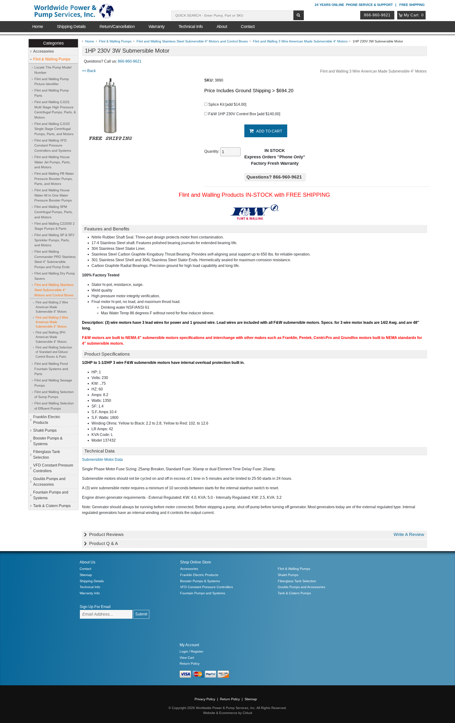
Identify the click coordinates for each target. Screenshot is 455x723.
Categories (53, 43)
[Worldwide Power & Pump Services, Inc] (73, 12)
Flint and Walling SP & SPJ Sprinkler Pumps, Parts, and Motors (54, 240)
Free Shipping (412, 5)
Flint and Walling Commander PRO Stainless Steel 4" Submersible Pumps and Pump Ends (55, 259)
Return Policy (190, 663)
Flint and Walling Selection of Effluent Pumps (54, 405)
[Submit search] (298, 15)
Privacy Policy (205, 699)
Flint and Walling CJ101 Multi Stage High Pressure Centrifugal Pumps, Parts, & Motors (55, 109)
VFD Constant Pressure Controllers (53, 468)
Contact (248, 26)
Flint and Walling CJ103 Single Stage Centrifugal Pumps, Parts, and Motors (53, 129)
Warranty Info (90, 593)
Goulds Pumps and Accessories (49, 481)
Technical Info (190, 26)
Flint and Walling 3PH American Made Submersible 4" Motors (51, 337)
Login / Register (191, 651)
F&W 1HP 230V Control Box (243, 114)
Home (37, 26)
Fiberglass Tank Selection (46, 454)
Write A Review (409, 534)
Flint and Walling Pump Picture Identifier (51, 81)
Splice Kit (226, 104)
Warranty (157, 26)
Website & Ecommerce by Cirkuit (227, 713)
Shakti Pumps (45, 430)
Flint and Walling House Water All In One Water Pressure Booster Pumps (53, 195)
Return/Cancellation (117, 26)
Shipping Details (71, 26)
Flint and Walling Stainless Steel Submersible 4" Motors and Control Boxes (53, 290)
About (222, 26)
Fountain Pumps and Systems (50, 495)
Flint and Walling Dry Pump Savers (54, 275)
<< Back (89, 71)
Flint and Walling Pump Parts (51, 92)
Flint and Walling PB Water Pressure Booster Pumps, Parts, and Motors (54, 179)
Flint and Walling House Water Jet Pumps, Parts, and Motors (52, 162)
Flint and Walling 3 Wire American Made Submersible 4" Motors (52, 322)
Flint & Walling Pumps (51, 59)
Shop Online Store (195, 562)
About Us (87, 562)
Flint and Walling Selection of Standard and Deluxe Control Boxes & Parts (54, 352)
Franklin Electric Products (46, 420)
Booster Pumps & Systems (48, 441)
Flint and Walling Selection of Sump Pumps (54, 394)
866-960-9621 (377, 15)
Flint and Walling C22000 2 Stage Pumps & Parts (54, 226)
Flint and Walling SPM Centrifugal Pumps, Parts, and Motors (53, 212)
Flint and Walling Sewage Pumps (53, 382)
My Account (189, 645)
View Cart (187, 657)
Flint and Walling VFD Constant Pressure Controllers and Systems (52, 145)
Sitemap (86, 575)
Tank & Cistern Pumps (52, 506)
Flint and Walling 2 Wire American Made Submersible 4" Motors (52, 307)
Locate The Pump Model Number (52, 69)
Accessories (43, 51)
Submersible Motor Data (102, 460)
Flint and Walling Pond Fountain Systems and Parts (51, 369)
